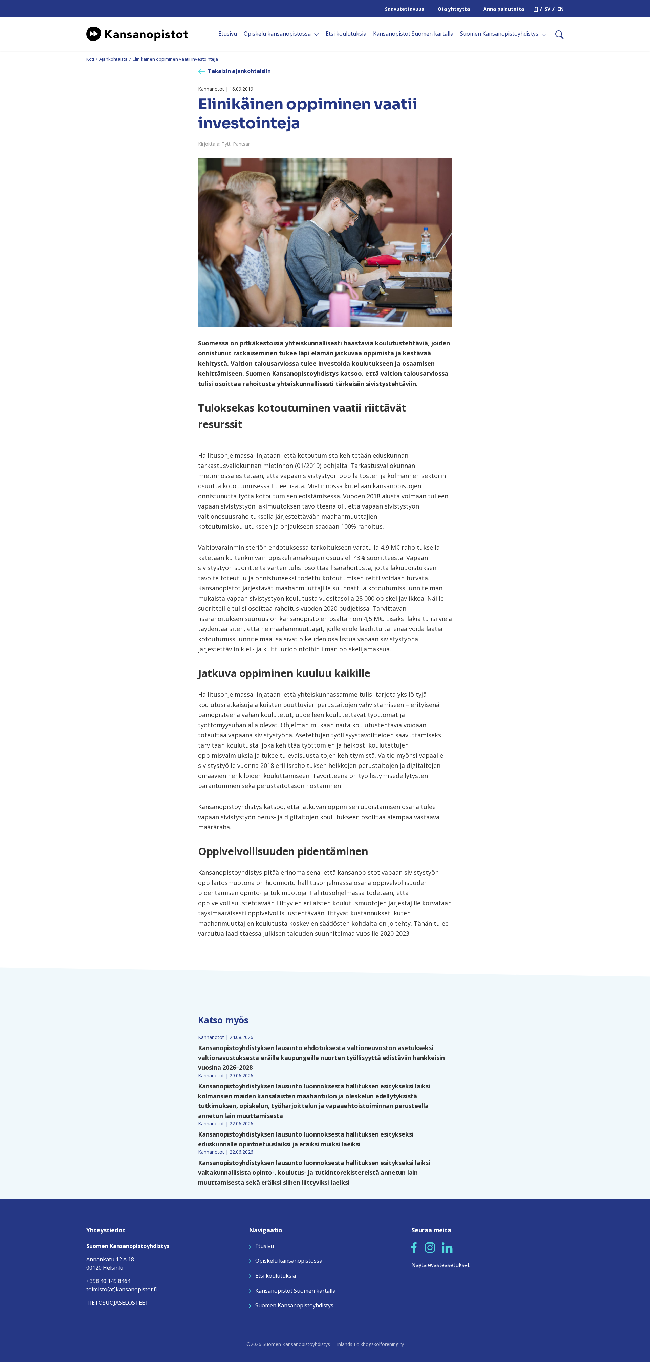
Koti (90, 59)
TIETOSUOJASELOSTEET (117, 1302)
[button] (414, 1247)
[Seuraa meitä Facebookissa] (414, 1247)
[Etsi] (557, 34)
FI (536, 9)
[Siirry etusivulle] (137, 33)
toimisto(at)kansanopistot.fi (121, 1289)
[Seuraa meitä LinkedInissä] (447, 1247)
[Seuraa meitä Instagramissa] (430, 1247)
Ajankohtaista (113, 59)
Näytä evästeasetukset (440, 1265)
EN (560, 9)
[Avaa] (316, 34)
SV (547, 9)
